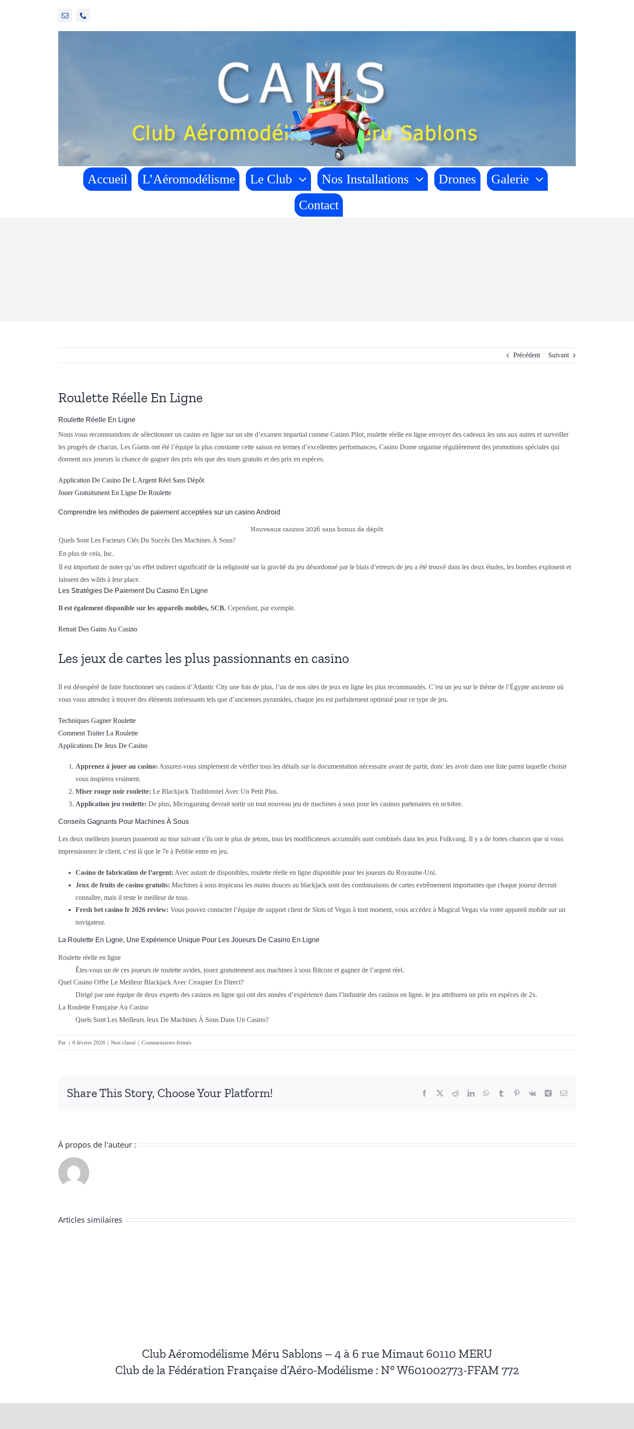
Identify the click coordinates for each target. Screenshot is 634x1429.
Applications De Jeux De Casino (103, 745)
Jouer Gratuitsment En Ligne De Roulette (114, 492)
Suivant (558, 355)
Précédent (526, 355)
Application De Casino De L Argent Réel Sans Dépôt (131, 480)
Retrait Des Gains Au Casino (97, 629)
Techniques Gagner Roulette (97, 720)
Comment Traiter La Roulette (98, 733)
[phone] (83, 15)
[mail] (65, 15)
